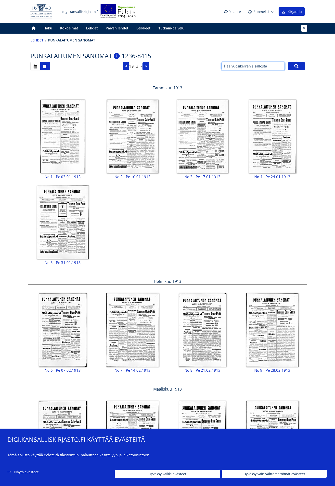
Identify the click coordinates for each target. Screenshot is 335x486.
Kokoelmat (69, 28)
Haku (47, 28)
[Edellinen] (126, 66)
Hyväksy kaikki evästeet (167, 474)
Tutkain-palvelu (171, 28)
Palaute (234, 11)
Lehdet (92, 28)
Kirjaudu (294, 11)
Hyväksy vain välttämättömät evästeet (274, 474)
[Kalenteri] (35, 66)
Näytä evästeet (26, 472)
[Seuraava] (145, 66)
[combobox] (135, 66)
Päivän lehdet (117, 28)
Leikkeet (143, 28)
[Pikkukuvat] (45, 66)
